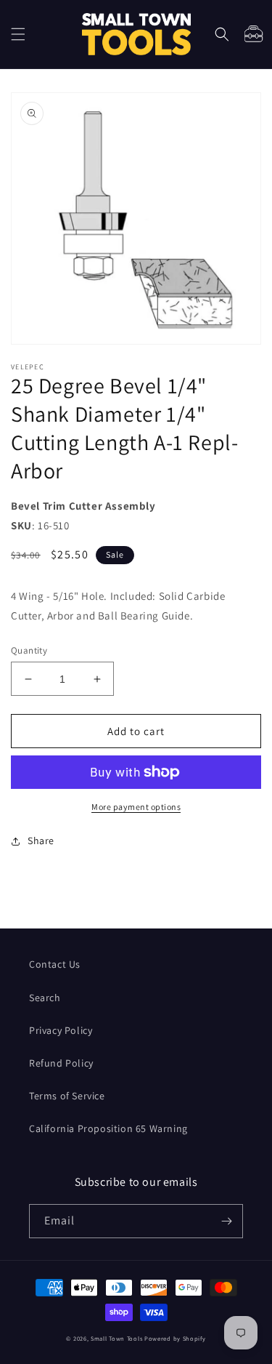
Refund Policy (61, 1063)
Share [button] (41, 840)
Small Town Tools (116, 1338)
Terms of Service (67, 1095)
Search (45, 997)
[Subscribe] (226, 1221)
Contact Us (55, 964)
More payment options (136, 806)
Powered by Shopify (175, 1338)
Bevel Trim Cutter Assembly (83, 506)
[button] (18, 34)
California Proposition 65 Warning (108, 1128)
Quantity (29, 650)
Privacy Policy (60, 1030)
